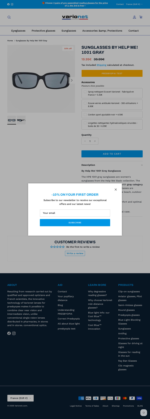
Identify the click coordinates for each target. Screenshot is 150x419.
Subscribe (75, 222)
